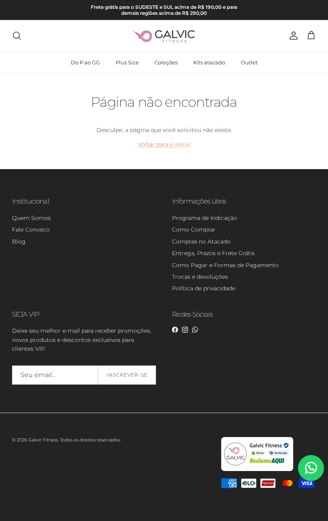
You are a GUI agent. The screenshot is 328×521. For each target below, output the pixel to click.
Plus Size (127, 62)
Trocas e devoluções (200, 276)
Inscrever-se (127, 375)
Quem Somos (31, 218)
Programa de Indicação (204, 218)
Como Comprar (194, 229)
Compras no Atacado (201, 241)
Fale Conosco (31, 229)
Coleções (166, 62)
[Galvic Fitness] (164, 35)
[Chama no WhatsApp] (311, 468)
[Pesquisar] (17, 35)
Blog (19, 241)
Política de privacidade (203, 288)
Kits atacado (209, 62)
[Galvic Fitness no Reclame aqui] (257, 469)
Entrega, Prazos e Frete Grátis (213, 253)
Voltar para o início (164, 144)
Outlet (249, 62)
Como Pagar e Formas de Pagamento (225, 265)
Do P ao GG (85, 62)
